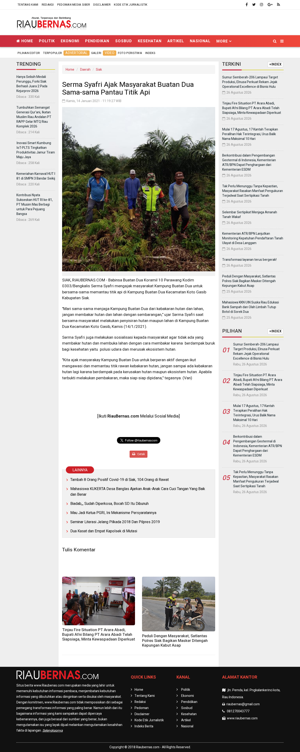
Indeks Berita (144, 726)
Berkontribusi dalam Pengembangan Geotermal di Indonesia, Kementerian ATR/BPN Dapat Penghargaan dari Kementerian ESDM (249, 162)
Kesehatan (149, 41)
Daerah (85, 69)
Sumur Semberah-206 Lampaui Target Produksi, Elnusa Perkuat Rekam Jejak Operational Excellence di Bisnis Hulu (250, 82)
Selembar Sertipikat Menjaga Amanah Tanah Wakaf (249, 214)
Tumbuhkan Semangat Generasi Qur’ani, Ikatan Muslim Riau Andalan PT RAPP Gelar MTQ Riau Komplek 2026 (33, 117)
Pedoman (142, 708)
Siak (99, 69)
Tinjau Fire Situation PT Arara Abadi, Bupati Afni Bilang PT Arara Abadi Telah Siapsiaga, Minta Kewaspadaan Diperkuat (98, 634)
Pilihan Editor (29, 53)
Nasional (200, 41)
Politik (47, 41)
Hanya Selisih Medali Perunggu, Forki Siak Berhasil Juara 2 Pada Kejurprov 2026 (31, 83)
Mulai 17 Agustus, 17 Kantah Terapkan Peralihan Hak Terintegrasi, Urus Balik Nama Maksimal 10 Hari (250, 134)
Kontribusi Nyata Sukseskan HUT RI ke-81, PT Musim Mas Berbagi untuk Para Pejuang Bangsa (34, 204)
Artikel (175, 41)
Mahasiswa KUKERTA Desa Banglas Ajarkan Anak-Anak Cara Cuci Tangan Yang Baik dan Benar (137, 491)
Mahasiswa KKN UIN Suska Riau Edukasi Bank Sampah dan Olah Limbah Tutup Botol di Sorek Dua (250, 307)
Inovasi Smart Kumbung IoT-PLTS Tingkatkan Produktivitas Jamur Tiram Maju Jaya (35, 150)
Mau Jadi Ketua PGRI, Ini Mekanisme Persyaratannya (113, 513)
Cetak (141, 454)
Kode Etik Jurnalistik (130, 5)
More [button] (222, 41)
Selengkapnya (52, 730)
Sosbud (123, 41)
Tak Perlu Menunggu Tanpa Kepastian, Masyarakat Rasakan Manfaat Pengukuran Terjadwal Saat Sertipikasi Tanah (252, 191)
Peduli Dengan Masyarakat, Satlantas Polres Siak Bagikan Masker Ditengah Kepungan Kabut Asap (175, 640)
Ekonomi (70, 41)
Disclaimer (102, 5)
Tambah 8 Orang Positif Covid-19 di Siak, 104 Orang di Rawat (119, 480)
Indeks (150, 53)
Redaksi (48, 5)
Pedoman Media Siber (73, 5)
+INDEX (275, 64)
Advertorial (76, 52)
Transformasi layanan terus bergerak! (249, 259)
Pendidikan (97, 41)
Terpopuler (52, 53)
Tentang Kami (28, 5)
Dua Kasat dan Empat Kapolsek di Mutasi (103, 531)
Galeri (96, 53)
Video (109, 52)
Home (26, 41)
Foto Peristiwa (130, 53)
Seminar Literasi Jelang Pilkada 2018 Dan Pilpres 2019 (115, 522)
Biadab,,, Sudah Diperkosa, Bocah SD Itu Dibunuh (109, 503)
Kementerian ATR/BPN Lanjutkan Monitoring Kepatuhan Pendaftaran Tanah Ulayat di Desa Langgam (252, 238)
